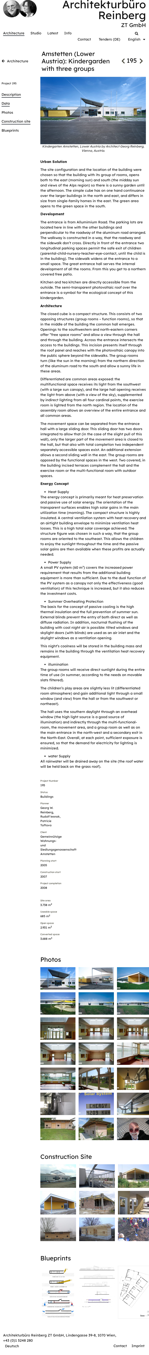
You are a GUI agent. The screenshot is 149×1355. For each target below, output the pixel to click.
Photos (7, 112)
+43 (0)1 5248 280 (18, 1340)
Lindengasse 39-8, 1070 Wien (90, 1335)
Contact (84, 39)
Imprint (138, 1346)
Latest (52, 33)
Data (6, 103)
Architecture (13, 33)
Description (11, 94)
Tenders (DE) (109, 39)
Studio (35, 33)
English (134, 39)
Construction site (16, 121)
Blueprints (10, 130)
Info (68, 33)
